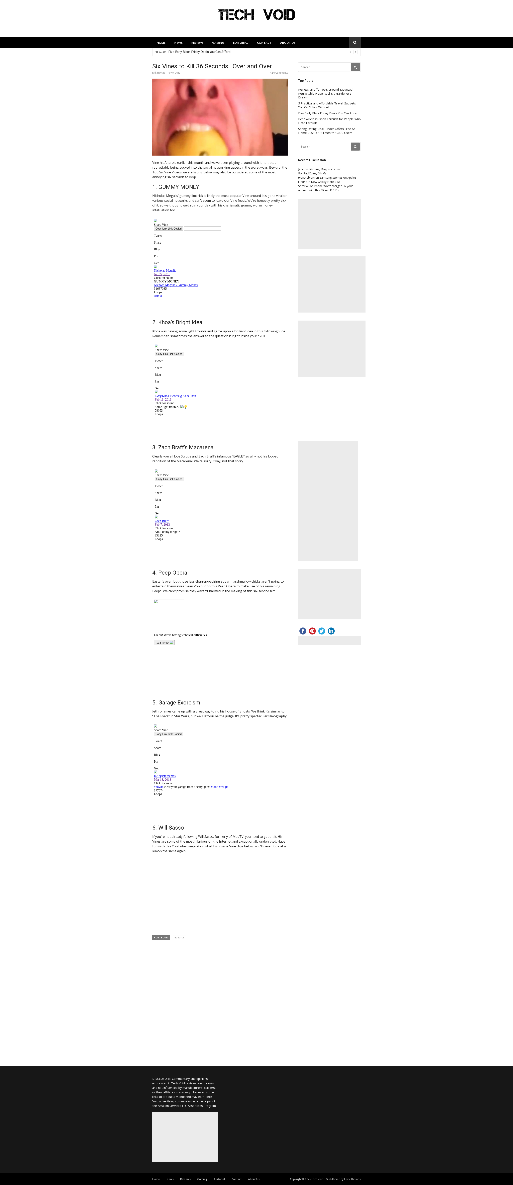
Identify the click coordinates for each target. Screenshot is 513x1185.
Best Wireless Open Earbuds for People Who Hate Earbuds (209, 52)
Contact (264, 42)
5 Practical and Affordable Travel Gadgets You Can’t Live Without (327, 105)
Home (161, 42)
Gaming (218, 42)
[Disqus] (220, 1000)
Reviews (197, 42)
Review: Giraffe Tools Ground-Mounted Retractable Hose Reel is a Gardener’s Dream (325, 93)
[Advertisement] (329, 224)
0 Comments (280, 72)
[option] (262, 52)
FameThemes (352, 1179)
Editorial (240, 42)
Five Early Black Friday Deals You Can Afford (328, 113)
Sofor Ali (303, 186)
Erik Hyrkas (158, 72)
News (178, 42)
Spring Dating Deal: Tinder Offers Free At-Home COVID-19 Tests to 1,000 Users (327, 131)
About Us (287, 42)
